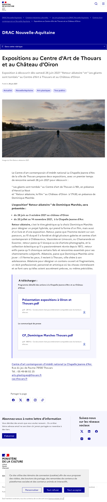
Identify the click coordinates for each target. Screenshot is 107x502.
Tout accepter (74, 490)
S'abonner (9, 435)
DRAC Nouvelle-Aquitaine (12, 17)
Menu (103, 3)
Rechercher (96, 3)
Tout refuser (53, 490)
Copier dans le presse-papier (42, 400)
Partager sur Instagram (35, 400)
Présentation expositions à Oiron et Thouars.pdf (46, 302)
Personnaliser (31, 490)
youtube (89, 438)
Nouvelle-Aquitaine (24, 90)
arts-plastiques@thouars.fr (27, 375)
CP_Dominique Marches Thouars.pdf (47, 335)
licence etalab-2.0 (55, 498)
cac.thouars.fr (19, 379)
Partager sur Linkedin (28, 400)
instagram (81, 438)
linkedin (89, 431)
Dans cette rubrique (13, 46)
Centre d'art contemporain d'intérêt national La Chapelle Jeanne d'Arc (52, 364)
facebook (96, 431)
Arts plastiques (43, 90)
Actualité (8, 90)
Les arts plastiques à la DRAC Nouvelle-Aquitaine (70, 17)
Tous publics (59, 90)
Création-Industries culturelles (37, 17)
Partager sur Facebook (13, 400)
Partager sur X (20, 400)
